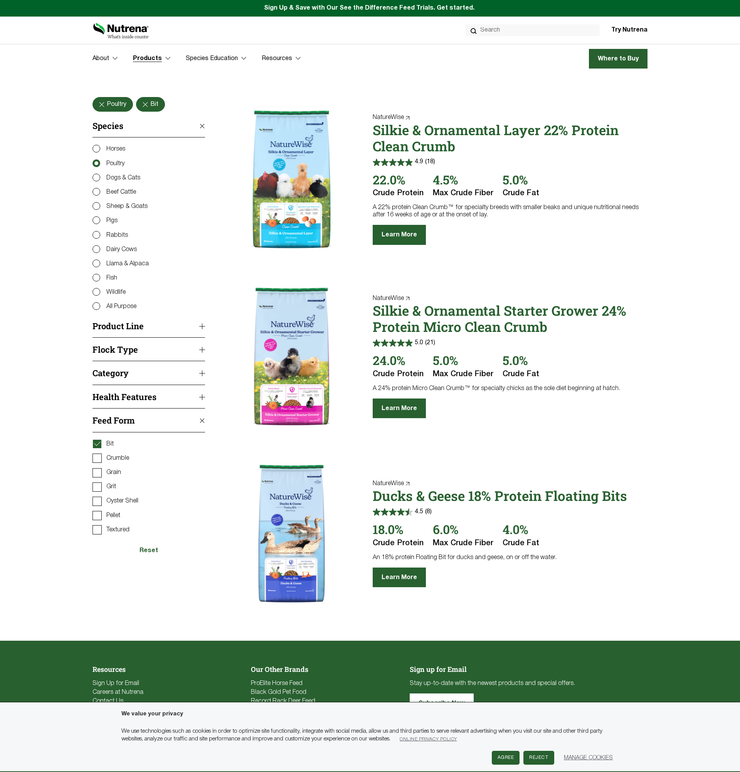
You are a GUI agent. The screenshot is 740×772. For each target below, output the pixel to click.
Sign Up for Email (115, 683)
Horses (115, 149)
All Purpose (121, 306)
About (100, 58)
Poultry (115, 163)
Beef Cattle (121, 192)
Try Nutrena (629, 30)
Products (147, 58)
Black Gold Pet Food (278, 692)
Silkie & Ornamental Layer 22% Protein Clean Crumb (496, 138)
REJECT (538, 757)
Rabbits (117, 235)
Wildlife (116, 292)
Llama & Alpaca (127, 263)
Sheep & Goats (127, 206)
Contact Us (107, 701)
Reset (149, 550)
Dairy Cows (121, 249)
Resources (277, 58)
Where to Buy (618, 59)
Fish (111, 278)
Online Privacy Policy (428, 739)
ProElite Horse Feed (277, 683)
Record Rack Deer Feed (283, 701)
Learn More (399, 235)
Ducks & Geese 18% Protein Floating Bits (500, 495)
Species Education (212, 58)
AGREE (506, 757)
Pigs (112, 220)
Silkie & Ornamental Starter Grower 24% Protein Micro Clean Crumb (499, 318)
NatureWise (388, 117)
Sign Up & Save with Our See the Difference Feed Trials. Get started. (370, 8)
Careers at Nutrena (117, 692)
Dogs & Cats (123, 178)
